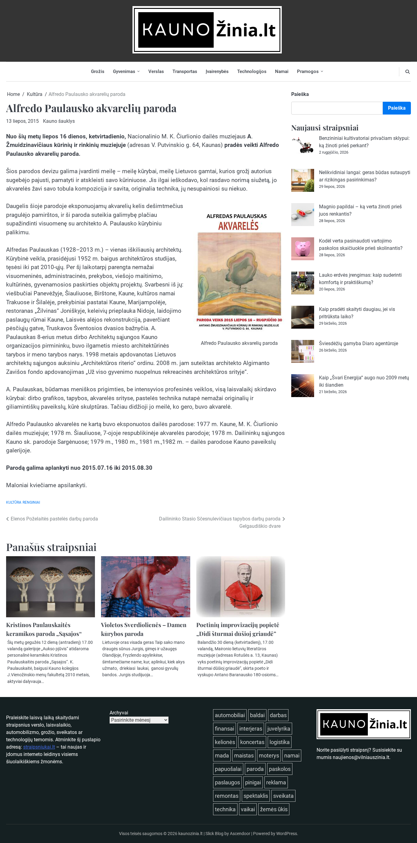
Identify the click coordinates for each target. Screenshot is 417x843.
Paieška (300, 94)
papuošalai (228, 769)
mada (222, 755)
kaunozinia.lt (190, 833)
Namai (281, 71)
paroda (255, 769)
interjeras (250, 728)
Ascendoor (240, 833)
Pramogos (308, 71)
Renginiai (31, 502)
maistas (244, 755)
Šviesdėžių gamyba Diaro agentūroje (358, 343)
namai (291, 755)
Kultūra (13, 502)
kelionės (225, 742)
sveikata (283, 796)
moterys (269, 755)
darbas (278, 715)
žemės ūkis (274, 809)
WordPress (286, 833)
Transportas (184, 71)
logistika (280, 742)
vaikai (248, 809)
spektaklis (256, 796)
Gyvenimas (124, 71)
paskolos (280, 769)
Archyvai (119, 713)
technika (225, 809)
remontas (226, 796)
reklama (276, 782)
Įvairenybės (217, 71)
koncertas (252, 742)
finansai (224, 728)
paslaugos (227, 782)
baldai (257, 715)
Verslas (156, 71)
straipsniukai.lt (39, 747)
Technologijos (252, 71)
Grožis (97, 71)
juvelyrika (278, 728)
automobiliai (230, 715)
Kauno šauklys (59, 121)
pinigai (253, 782)
